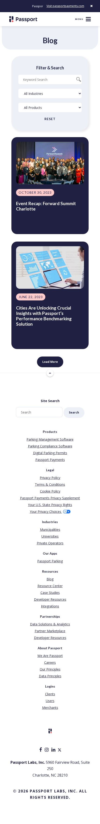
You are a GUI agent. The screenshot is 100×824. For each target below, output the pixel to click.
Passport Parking (50, 561)
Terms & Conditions (50, 484)
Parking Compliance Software (50, 446)
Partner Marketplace (50, 631)
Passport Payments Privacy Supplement (50, 498)
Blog (50, 579)
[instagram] (47, 750)
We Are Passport (50, 655)
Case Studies (50, 592)
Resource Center (50, 586)
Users (50, 701)
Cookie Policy (50, 491)
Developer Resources (50, 599)
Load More (50, 362)
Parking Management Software (50, 439)
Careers (50, 662)
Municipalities (50, 529)
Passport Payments (50, 459)
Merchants (50, 707)
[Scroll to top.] (50, 373)
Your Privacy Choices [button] (46, 511)
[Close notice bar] (91, 6)
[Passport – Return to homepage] (23, 19)
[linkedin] (53, 750)
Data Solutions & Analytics (50, 624)
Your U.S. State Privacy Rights (50, 505)
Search (74, 412)
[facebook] (41, 750)
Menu (79, 19)
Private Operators (50, 543)
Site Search (50, 401)
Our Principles (50, 669)
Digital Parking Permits (50, 453)
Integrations (50, 606)
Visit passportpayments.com (65, 6)
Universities (50, 536)
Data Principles (50, 676)
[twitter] (59, 750)
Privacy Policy (50, 477)
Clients (50, 694)
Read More (26, 222)
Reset (50, 119)
